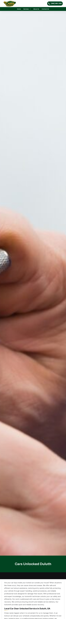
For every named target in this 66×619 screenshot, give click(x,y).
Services (26, 9)
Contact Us (45, 9)
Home (19, 9)
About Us (36, 9)
